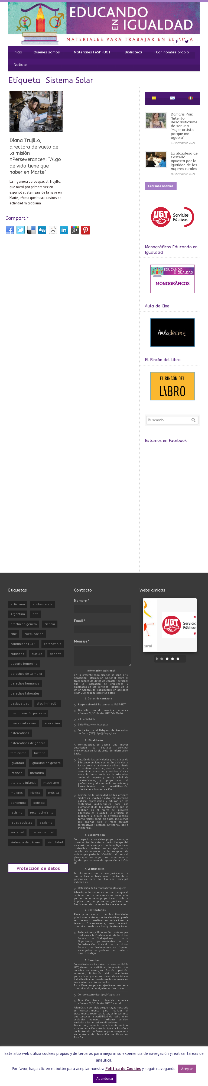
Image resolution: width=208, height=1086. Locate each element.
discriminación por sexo (28, 713)
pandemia (18, 803)
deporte (55, 654)
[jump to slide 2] (167, 659)
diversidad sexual (24, 723)
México (35, 793)
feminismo (19, 753)
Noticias (21, 65)
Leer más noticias (160, 186)
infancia (16, 773)
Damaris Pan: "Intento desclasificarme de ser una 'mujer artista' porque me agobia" (184, 126)
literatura (37, 773)
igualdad (17, 763)
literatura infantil (23, 782)
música (53, 793)
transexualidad (43, 832)
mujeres (17, 793)
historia (39, 753)
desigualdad (20, 703)
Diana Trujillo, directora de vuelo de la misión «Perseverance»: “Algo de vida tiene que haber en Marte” (35, 156)
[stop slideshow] (184, 659)
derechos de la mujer (26, 673)
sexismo (46, 822)
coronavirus (52, 644)
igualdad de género (46, 763)
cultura (37, 654)
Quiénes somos (47, 52)
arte (35, 614)
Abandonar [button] (104, 1078)
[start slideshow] (155, 659)
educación (52, 723)
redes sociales (21, 822)
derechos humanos (25, 683)
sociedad (17, 832)
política (39, 803)
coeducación (33, 634)
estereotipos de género (28, 743)
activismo (18, 604)
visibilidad (55, 842)
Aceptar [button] (187, 1068)
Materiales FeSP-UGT (91, 52)
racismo (16, 812)
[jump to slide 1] (161, 659)
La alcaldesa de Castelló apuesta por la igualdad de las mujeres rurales (184, 161)
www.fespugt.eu (99, 724)
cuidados (17, 654)
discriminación (47, 703)
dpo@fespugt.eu (106, 733)
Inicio (18, 52)
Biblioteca (132, 52)
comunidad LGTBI (23, 644)
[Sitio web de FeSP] (172, 229)
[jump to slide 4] (178, 659)
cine (14, 634)
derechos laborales (25, 693)
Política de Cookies (123, 1068)
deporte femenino (24, 663)
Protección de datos (38, 868)
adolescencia (42, 604)
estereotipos (20, 733)
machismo (51, 782)
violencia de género (25, 842)
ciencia (49, 624)
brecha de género (24, 624)
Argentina (18, 614)
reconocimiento (41, 812)
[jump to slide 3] (172, 659)
